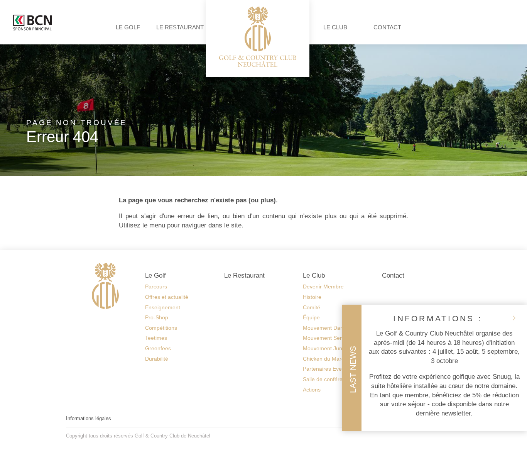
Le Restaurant (180, 27)
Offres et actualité (166, 297)
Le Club (335, 27)
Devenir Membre (323, 286)
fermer (513, 317)
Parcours (156, 286)
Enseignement (162, 307)
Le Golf (128, 27)
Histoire (312, 297)
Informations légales (88, 418)
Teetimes (156, 338)
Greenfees (158, 348)
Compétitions (161, 328)
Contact (387, 27)
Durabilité (156, 359)
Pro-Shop (156, 317)
